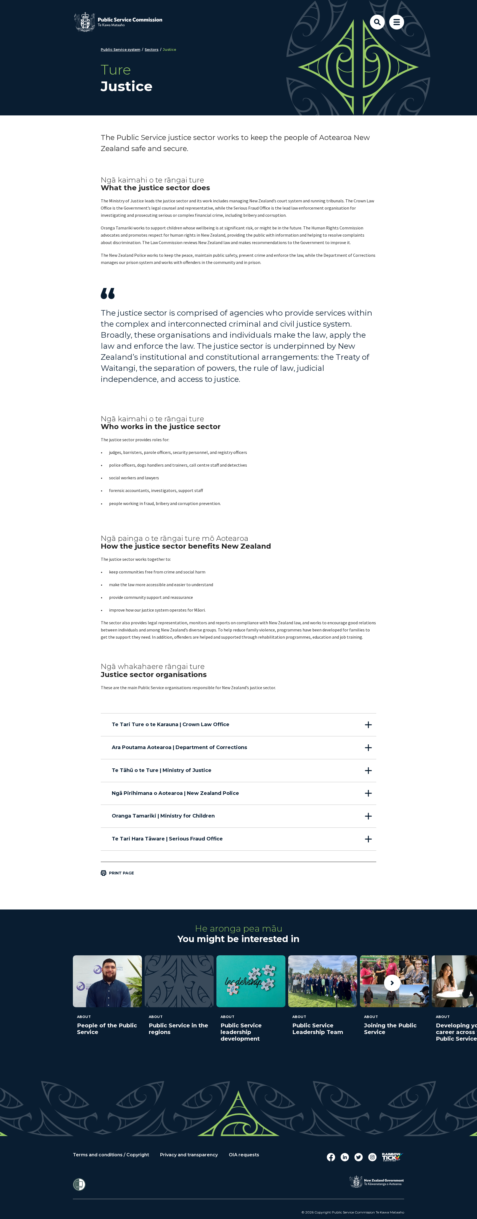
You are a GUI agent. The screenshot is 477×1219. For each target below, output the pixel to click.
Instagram (372, 1157)
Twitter (358, 1157)
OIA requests (244, 1155)
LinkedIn (345, 1157)
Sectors (151, 49)
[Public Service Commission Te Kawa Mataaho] (122, 22)
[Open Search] (377, 22)
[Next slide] (392, 983)
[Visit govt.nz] (376, 1181)
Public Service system (120, 49)
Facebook (331, 1157)
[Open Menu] (396, 22)
